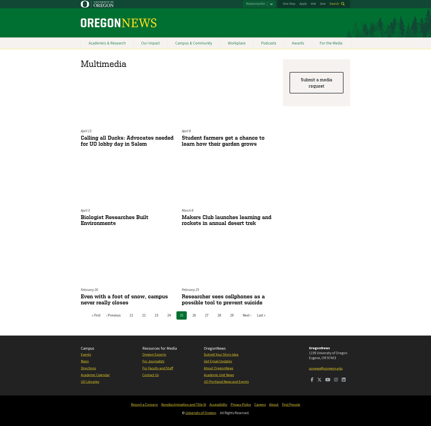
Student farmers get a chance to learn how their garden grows (223, 141)
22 (145, 315)
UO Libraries (90, 381)
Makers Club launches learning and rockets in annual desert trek (226, 220)
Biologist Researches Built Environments (114, 220)
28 (221, 315)
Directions (88, 368)
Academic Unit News (219, 375)
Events (86, 354)
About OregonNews (218, 368)
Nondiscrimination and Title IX (183, 404)
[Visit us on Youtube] (327, 380)
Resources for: (256, 4)
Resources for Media (159, 348)
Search (334, 4)
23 (158, 315)
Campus (87, 348)
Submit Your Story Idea (221, 354)
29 (233, 315)
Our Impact (150, 43)
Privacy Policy (241, 404)
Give (323, 4)
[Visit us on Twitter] (319, 380)
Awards (298, 43)
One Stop (289, 4)
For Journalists (153, 361)
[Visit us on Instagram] (336, 380)
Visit (313, 4)
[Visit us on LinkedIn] (343, 380)
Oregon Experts (154, 354)
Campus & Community (193, 43)
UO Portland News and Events (226, 381)
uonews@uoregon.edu (326, 368)
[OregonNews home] (118, 22)
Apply (303, 4)
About (274, 404)
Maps (85, 361)
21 (133, 315)
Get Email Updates (218, 361)
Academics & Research (107, 43)
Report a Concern (144, 404)
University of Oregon (200, 413)
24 (170, 315)
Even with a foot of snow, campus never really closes (124, 299)
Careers (260, 404)
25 (183, 316)
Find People (291, 404)
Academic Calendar (95, 375)
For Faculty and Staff (157, 368)
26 (195, 315)
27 (208, 315)
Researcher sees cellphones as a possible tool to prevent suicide (223, 299)
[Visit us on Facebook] (312, 380)
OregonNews (215, 348)
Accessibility (218, 404)
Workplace (237, 43)
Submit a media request (316, 82)
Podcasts (268, 43)
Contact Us (150, 375)
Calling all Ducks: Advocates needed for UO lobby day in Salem (127, 141)
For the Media (331, 43)
